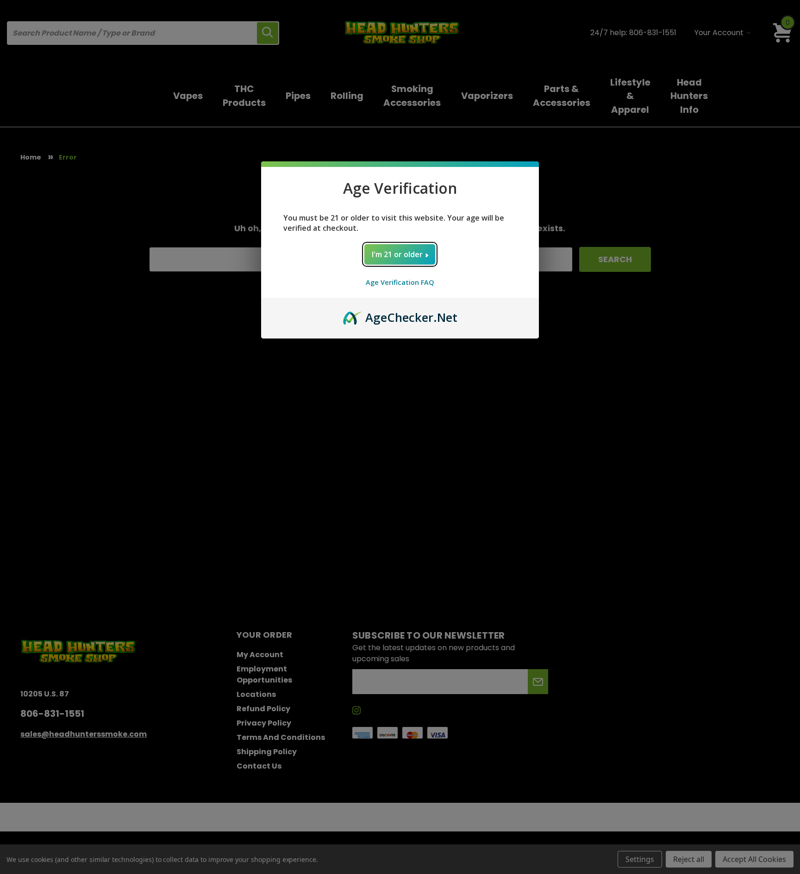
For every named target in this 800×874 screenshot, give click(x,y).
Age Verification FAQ (400, 282)
